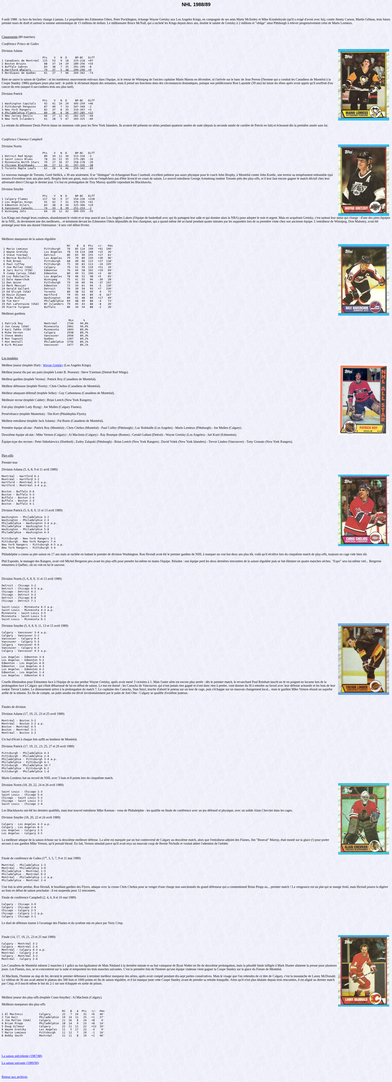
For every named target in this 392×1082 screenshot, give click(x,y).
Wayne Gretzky (53, 365)
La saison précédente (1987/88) (22, 1056)
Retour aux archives (14, 1077)
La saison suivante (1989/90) (20, 1063)
